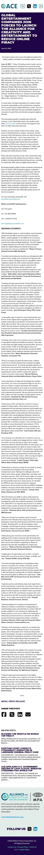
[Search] (23, 6)
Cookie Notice (24, 850)
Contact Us (12, 847)
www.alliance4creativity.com (10, 199)
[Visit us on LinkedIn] (35, 6)
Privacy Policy (23, 847)
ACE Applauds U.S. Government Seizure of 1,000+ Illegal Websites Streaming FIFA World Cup (21, 769)
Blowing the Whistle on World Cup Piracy (20, 735)
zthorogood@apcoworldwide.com (12, 223)
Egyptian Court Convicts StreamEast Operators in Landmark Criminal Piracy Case (20, 750)
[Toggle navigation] (41, 6)
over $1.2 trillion (10, 123)
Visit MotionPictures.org (12, 817)
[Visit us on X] (29, 6)
